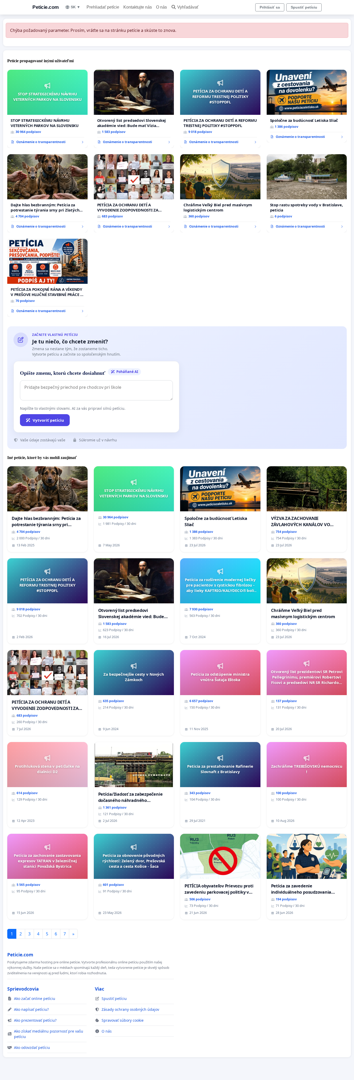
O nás (161, 7)
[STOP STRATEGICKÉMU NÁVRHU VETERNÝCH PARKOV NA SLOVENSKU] (47, 109)
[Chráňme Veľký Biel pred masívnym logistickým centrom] (220, 193)
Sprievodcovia (23, 989)
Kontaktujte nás (137, 7)
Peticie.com (45, 7)
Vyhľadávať (188, 7)
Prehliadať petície (103, 7)
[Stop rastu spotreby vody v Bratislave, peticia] (307, 193)
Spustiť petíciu (304, 7)
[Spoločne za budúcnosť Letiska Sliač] (307, 106)
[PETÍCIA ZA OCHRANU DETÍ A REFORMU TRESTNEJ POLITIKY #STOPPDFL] (220, 109)
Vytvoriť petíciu (48, 420)
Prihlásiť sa (270, 7)
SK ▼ (75, 7)
